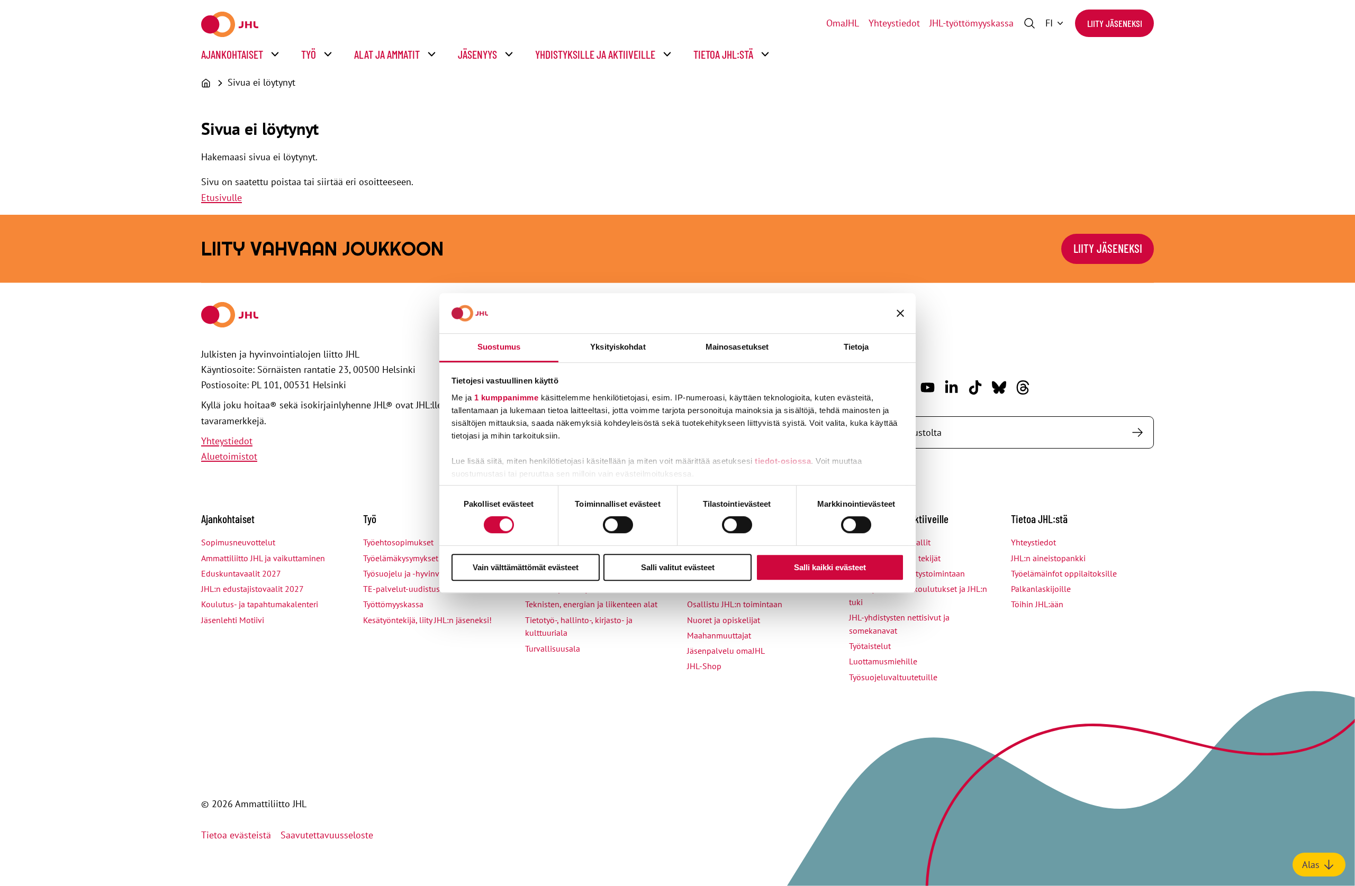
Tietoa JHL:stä (723, 54)
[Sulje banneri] (900, 313)
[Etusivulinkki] (229, 24)
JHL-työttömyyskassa (971, 23)
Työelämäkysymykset (400, 558)
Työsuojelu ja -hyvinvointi (409, 573)
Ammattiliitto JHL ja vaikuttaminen (263, 558)
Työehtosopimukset (398, 542)
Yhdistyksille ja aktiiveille (595, 54)
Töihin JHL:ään (1037, 604)
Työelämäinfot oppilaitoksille (1064, 573)
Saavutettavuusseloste (327, 835)
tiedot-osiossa (783, 460)
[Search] (1137, 432)
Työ (308, 54)
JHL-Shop (704, 666)
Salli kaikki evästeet (830, 567)
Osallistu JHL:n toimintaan (734, 604)
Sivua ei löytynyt (261, 82)
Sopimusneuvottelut (238, 542)
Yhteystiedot (894, 23)
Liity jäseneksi (1114, 23)
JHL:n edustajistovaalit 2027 (252, 588)
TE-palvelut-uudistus (401, 588)
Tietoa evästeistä (236, 835)
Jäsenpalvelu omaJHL (726, 650)
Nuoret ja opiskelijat (723, 620)
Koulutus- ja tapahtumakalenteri (259, 604)
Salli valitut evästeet (678, 567)
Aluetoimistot (229, 456)
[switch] (618, 524)
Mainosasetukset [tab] (737, 346)
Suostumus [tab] (498, 346)
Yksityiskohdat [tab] (617, 346)
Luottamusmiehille (883, 661)
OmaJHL (842, 23)
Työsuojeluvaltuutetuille (893, 677)
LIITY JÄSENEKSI (1107, 248)
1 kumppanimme (506, 397)
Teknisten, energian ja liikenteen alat (591, 604)
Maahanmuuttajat (719, 635)
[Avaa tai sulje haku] (1029, 23)
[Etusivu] (206, 83)
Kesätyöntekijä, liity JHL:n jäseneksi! (427, 620)
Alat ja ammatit (387, 54)
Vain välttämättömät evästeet (526, 567)
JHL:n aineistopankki (1048, 558)
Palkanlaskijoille (1041, 588)
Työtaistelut (870, 646)
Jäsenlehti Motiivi (232, 620)
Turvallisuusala (552, 648)
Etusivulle (221, 197)
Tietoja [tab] (856, 346)
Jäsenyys (477, 54)
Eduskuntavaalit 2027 (241, 573)
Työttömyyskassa (393, 604)
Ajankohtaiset (232, 54)
